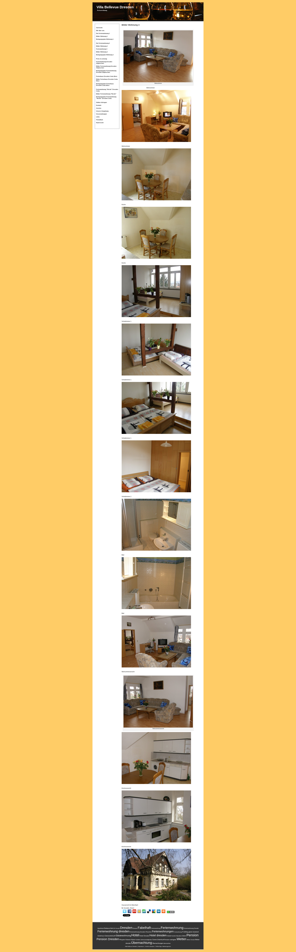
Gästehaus (100, 936)
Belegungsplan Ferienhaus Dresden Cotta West (105, 84)
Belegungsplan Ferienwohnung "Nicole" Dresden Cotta (106, 97)
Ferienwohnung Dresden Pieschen (141, 932)
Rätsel (133, 939)
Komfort (174, 936)
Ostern (184, 936)
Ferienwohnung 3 (101, 49)
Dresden (126, 927)
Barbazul (107, 928)
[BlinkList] (163, 911)
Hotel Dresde (144, 936)
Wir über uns (100, 30)
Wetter (181, 939)
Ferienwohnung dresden (113, 931)
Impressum (100, 122)
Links (98, 117)
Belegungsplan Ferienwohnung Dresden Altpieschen (106, 71)
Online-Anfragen (101, 102)
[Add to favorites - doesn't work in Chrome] (139, 911)
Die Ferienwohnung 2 (103, 43)
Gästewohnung (123, 935)
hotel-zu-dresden (149, 946)
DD (114, 928)
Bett (112, 928)
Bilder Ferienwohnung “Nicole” (106, 94)
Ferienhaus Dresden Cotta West (106, 76)
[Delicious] (149, 911)
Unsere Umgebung (102, 111)
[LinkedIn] (158, 911)
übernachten (167, 943)
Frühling (185, 932)
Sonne (154, 939)
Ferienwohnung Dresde (191, 928)
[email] (134, 911)
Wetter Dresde (191, 939)
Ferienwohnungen (163, 931)
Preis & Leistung (101, 59)
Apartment (100, 928)
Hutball (169, 936)
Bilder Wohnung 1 (102, 36)
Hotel (135, 935)
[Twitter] (124, 911)
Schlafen (138, 939)
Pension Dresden (108, 939)
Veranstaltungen (101, 114)
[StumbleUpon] (144, 911)
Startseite (99, 28)
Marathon (179, 936)
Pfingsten (122, 939)
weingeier (173, 939)
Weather (167, 939)
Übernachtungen (157, 943)
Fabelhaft (144, 927)
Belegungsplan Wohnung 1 (105, 39)
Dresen (135, 928)
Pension (193, 935)
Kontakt (98, 105)
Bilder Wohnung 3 (102, 52)
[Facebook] (129, 911)
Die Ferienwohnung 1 (103, 33)
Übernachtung (141, 942)
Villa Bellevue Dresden (115, 7)
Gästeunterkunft (110, 936)
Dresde (118, 928)
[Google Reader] (154, 911)
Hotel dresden (157, 935)
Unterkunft (161, 939)
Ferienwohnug (155, 928)
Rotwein (128, 939)
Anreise (98, 108)
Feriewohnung (178, 932)
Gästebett (196, 932)
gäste (190, 932)
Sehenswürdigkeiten (146, 939)
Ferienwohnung (172, 927)
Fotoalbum (99, 120)
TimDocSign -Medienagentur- (163, 946)
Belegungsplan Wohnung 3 (105, 55)
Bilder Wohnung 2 (102, 46)
